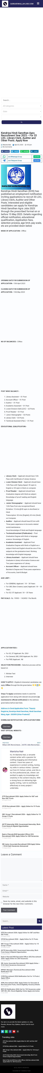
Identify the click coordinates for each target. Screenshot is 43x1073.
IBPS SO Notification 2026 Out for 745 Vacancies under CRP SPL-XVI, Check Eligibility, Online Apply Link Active (20, 990)
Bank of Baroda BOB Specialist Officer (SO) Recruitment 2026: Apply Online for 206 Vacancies (20, 835)
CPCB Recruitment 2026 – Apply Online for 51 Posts (21, 806)
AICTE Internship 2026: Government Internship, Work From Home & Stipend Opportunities (21, 825)
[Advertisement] (21, 29)
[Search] (39, 921)
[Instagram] (17, 1031)
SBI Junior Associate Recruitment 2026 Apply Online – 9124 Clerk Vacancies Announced (21, 845)
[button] (5, 151)
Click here (6, 727)
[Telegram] (2, 1031)
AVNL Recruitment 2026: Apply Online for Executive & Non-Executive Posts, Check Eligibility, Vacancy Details (20, 984)
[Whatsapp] (6, 1031)
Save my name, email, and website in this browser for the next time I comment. (20, 902)
